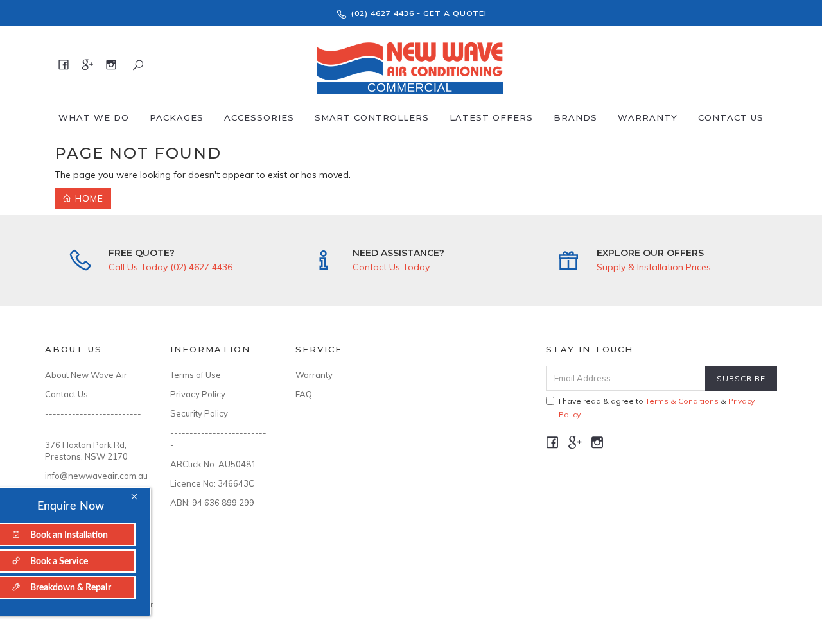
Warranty (648, 117)
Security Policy (199, 413)
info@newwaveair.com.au (93, 475)
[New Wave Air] (409, 64)
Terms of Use (195, 375)
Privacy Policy (197, 394)
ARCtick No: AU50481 (213, 464)
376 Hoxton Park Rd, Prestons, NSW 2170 (86, 450)
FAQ (303, 394)
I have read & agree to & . (657, 407)
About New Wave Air (86, 375)
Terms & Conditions (682, 401)
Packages (177, 117)
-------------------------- (93, 419)
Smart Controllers (372, 117)
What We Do (93, 117)
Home (87, 198)
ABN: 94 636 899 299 (212, 502)
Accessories (259, 117)
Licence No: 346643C (212, 483)
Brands (575, 117)
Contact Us (731, 117)
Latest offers (491, 117)
